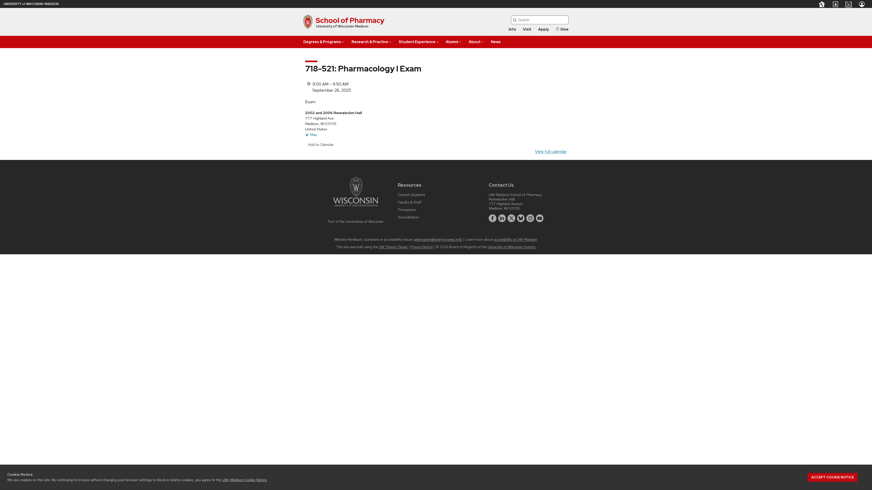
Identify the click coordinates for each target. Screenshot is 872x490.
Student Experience (417, 41)
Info (512, 29)
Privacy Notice (422, 247)
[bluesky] (521, 218)
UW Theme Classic (393, 247)
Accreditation (408, 217)
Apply (543, 29)
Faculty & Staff (410, 202)
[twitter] (511, 218)
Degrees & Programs (322, 41)
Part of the (355, 221)
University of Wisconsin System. (512, 247)
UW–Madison (31, 4)
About (475, 41)
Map (311, 134)
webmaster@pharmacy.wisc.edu (438, 239)
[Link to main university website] (355, 207)
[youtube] (540, 218)
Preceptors (407, 210)
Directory (835, 4)
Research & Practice (370, 41)
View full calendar (551, 151)
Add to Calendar (321, 144)
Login (862, 4)
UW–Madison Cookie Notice (244, 480)
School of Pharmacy (350, 20)
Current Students (411, 195)
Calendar (848, 4)
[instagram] (530, 218)
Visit (527, 29)
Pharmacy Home (821, 4)
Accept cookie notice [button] (832, 477)
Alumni (452, 41)
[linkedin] (502, 218)
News (496, 41)
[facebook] (492, 218)
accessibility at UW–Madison (515, 239)
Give (564, 29)
